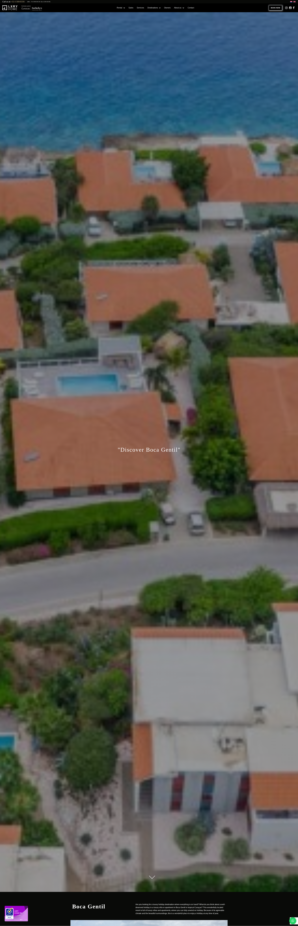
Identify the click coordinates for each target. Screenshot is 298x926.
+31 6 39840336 (18, 2)
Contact (191, 8)
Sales (131, 8)
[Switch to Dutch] (290, 1)
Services (140, 8)
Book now (275, 8)
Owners (167, 8)
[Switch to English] (294, 1)
